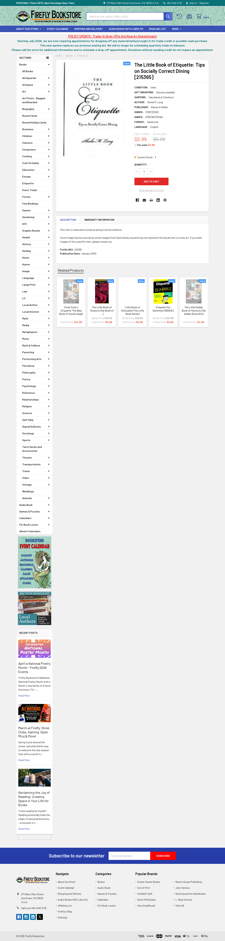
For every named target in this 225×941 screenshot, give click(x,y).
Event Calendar (57, 28)
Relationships (30, 399)
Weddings (28, 491)
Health (26, 237)
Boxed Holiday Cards (34, 122)
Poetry (26, 379)
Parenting (28, 352)
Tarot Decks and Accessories (32, 448)
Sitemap (62, 917)
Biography (28, 108)
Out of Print (143, 887)
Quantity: (140, 164)
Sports (26, 440)
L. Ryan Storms (183, 899)
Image (26, 271)
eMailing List (157, 28)
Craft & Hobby (30, 162)
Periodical (28, 365)
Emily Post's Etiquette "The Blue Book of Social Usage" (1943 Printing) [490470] (71, 314)
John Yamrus (182, 887)
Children (27, 135)
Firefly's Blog (65, 911)
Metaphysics (29, 331)
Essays (26, 176)
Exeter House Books (148, 881)
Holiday (26, 250)
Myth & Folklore (31, 345)
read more (24, 695)
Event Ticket (29, 190)
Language (28, 277)
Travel (26, 471)
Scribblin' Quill (144, 893)
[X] (40, 917)
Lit (24, 298)
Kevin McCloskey (146, 899)
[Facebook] (137, 200)
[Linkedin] (158, 200)
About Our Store (27, 28)
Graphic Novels (31, 230)
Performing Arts (32, 358)
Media (25, 325)
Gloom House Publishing (188, 881)
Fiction (26, 196)
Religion (27, 406)
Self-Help (27, 419)
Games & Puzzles (29, 511)
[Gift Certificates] (190, 16)
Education (28, 169)
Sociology (28, 433)
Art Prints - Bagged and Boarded (33, 100)
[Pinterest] (165, 200)
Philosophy (28, 372)
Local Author (30, 304)
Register (204, 2)
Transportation (31, 464)
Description (68, 219)
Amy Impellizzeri (146, 905)
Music (25, 338)
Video (25, 477)
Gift (24, 223)
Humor (26, 264)
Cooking (27, 156)
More (175, 28)
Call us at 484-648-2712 (33, 908)
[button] (34, 562)
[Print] (151, 200)
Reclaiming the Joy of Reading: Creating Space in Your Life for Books (34, 799)
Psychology (29, 386)
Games (26, 210)
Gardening (28, 217)
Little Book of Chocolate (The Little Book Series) (132, 310)
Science (27, 413)
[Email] (144, 200)
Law (24, 291)
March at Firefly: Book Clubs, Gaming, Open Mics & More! (33, 732)
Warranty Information (99, 219)
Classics (27, 142)
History (26, 244)
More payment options (151, 190)
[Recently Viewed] (180, 16)
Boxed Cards (29, 115)
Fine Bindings (30, 203)
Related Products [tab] (71, 270)
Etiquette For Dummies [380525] (163, 309)
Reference (28, 392)
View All (179, 905)
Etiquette (28, 183)
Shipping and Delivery (88, 28)
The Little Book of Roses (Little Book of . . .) (102, 310)
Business (27, 129)
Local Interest (30, 311)
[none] (94, 109)
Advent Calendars (30, 531)
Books (23, 64)
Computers (29, 149)
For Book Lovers (28, 524)
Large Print (29, 284)
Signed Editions (31, 426)
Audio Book (25, 504)
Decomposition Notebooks (190, 893)
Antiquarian (29, 77)
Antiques (27, 84)
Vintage (27, 484)
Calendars (25, 518)
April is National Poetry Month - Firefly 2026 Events (34, 667)
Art (24, 91)
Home (25, 257)
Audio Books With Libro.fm (126, 28)
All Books (27, 71)
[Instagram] (26, 917)
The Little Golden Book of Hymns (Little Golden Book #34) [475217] (194, 312)
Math (25, 318)
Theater (27, 457)
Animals (27, 498)
